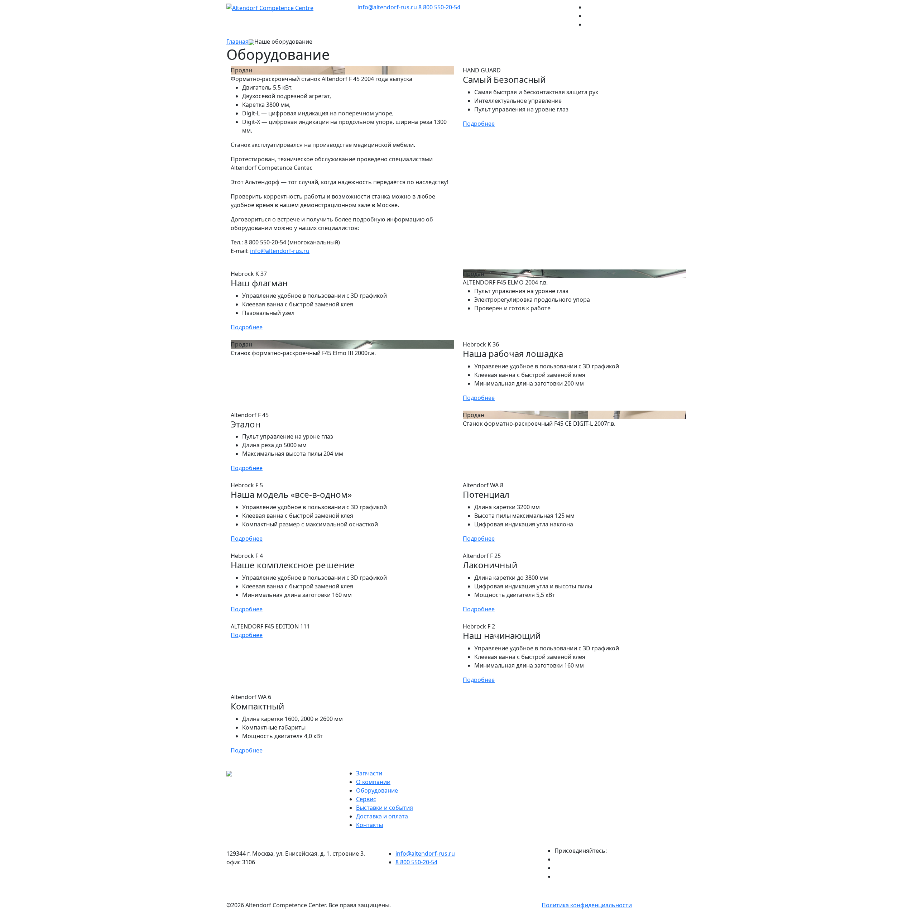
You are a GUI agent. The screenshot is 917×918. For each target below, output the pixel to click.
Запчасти (369, 773)
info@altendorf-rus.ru (387, 7)
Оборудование (377, 790)
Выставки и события (384, 808)
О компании (373, 782)
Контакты (369, 825)
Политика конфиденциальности (587, 905)
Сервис (366, 799)
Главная (237, 42)
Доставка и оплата (382, 816)
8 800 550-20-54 (439, 7)
